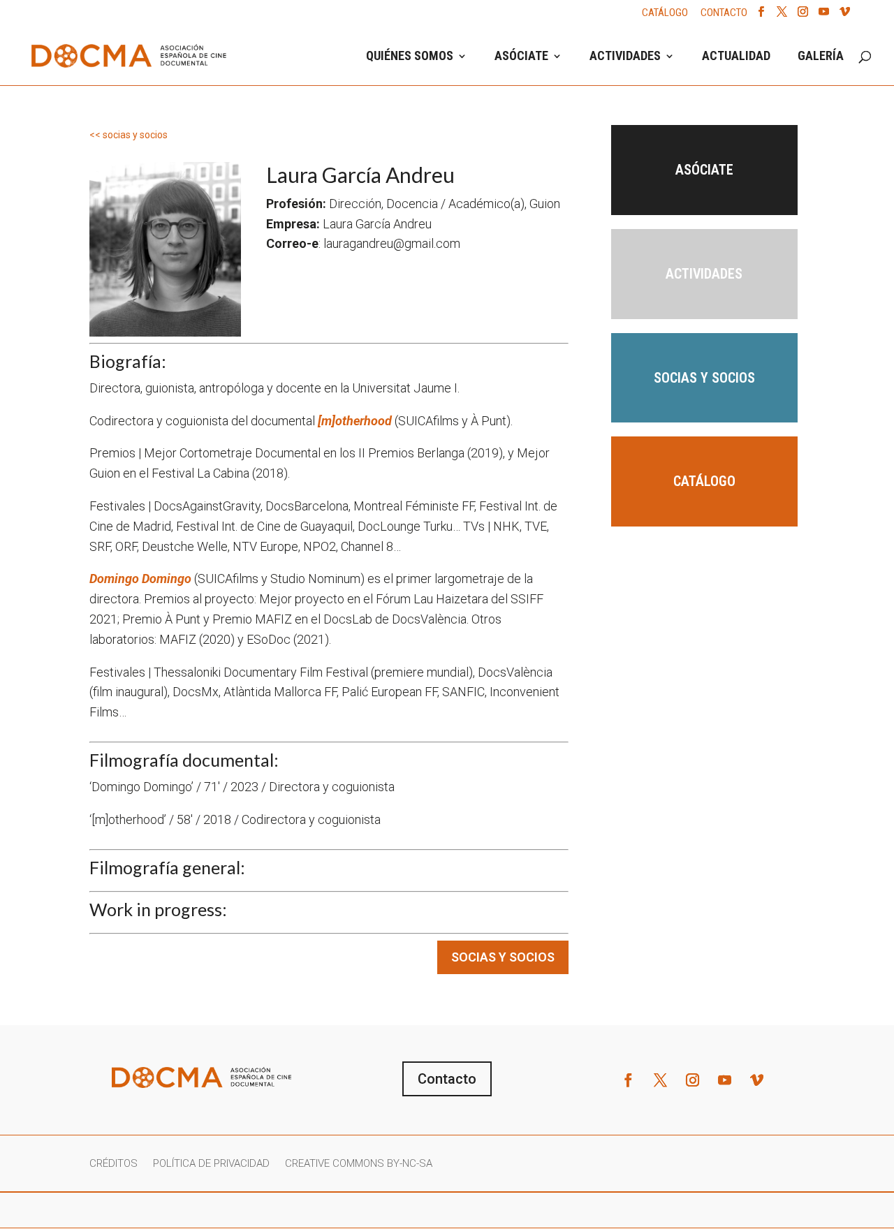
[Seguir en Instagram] (693, 1080)
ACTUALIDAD (736, 57)
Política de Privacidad (211, 1164)
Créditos (113, 1164)
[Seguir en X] (660, 1080)
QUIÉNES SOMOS (409, 57)
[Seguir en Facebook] (628, 1080)
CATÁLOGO (665, 13)
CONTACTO (724, 13)
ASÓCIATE (521, 57)
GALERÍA (821, 57)
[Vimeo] (845, 15)
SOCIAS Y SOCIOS (503, 957)
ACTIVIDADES (625, 57)
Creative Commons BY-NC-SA (358, 1164)
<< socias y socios (128, 134)
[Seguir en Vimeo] (757, 1080)
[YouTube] (824, 15)
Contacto (447, 1078)
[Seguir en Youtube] (725, 1080)
